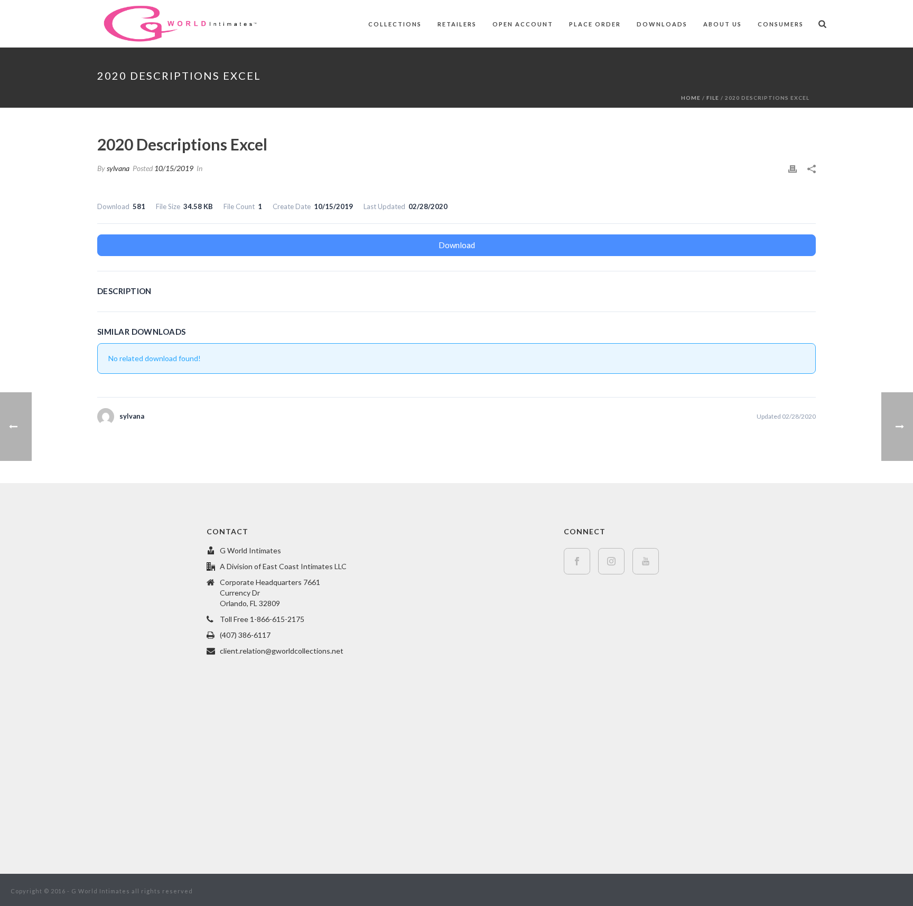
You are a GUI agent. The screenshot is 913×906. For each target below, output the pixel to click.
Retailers (457, 24)
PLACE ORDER (595, 24)
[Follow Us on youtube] (645, 561)
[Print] (792, 168)
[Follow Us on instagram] (611, 561)
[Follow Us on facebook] (577, 561)
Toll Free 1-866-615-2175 (262, 619)
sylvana (118, 168)
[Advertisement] (100, 683)
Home (691, 98)
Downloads (662, 24)
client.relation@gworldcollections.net (281, 650)
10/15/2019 (173, 168)
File (712, 98)
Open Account (522, 24)
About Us (722, 24)
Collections (395, 24)
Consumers (781, 24)
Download (457, 245)
